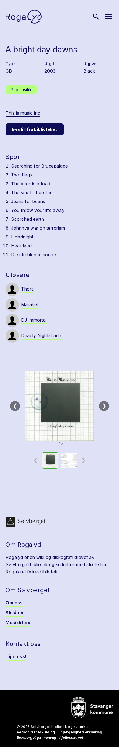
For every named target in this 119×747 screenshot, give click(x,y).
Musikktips (18, 622)
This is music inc (23, 113)
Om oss (14, 602)
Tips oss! (16, 656)
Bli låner (15, 612)
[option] (50, 460)
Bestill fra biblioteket (34, 129)
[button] (59, 406)
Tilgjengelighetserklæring (79, 732)
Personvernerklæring (36, 732)
